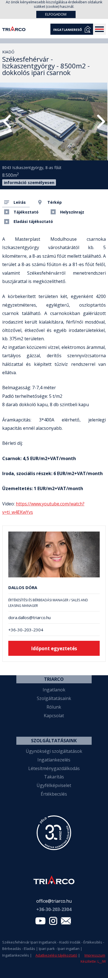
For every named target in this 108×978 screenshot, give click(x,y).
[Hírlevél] (66, 922)
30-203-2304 (53, 909)
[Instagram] (53, 922)
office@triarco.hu (54, 901)
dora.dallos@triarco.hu (29, 617)
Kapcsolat (54, 716)
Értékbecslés (54, 794)
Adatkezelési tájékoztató (56, 955)
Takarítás (54, 777)
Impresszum (94, 955)
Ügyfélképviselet (54, 785)
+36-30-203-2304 (25, 629)
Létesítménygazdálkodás (54, 768)
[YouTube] (40, 922)
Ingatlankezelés (53, 760)
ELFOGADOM (55, 14)
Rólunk (54, 707)
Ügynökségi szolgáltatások (54, 751)
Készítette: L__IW (93, 961)
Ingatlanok (54, 690)
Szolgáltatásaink (54, 698)
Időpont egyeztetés (54, 648)
